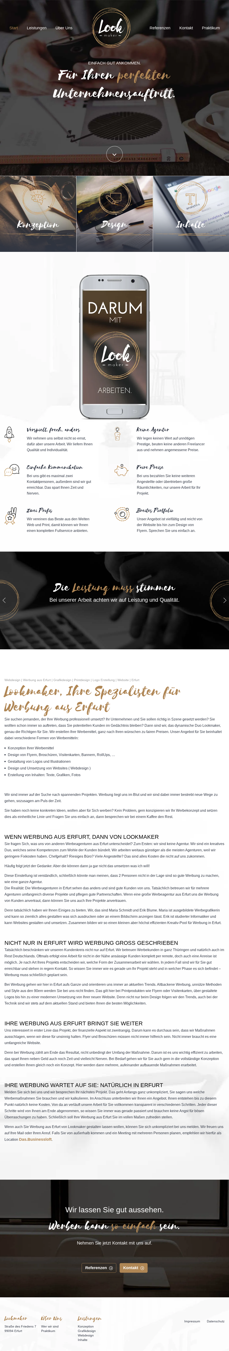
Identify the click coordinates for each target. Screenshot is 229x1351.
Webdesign (86, 1335)
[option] (114, 593)
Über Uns (63, 28)
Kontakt (186, 28)
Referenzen (160, 28)
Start (13, 28)
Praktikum (211, 28)
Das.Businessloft (35, 1139)
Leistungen (37, 28)
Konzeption (35, 247)
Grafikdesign (87, 1331)
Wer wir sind (50, 1326)
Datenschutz (216, 1321)
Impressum (192, 1321)
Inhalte (188, 247)
